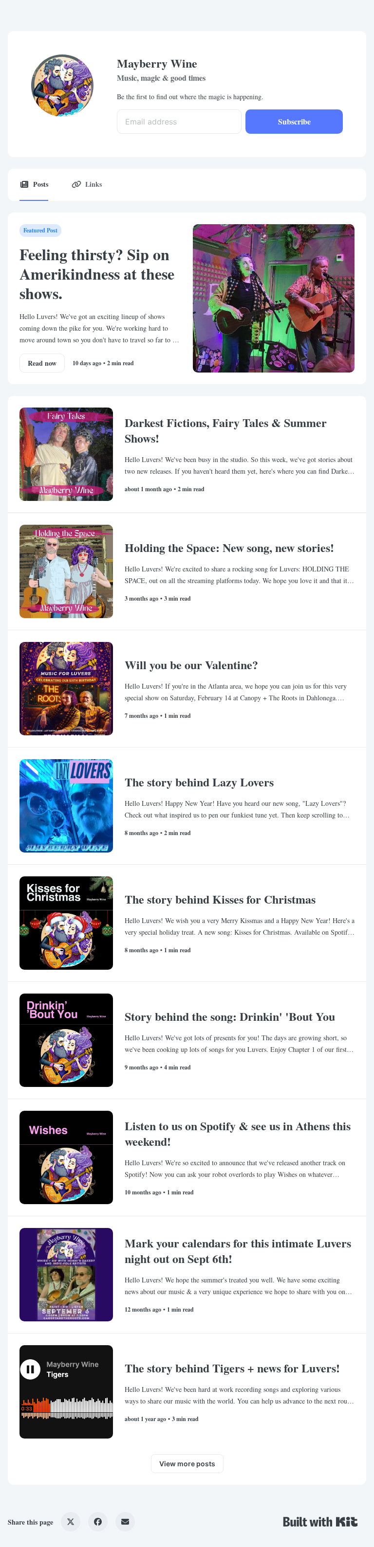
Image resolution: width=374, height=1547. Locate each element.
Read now (42, 363)
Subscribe (294, 121)
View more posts (187, 1463)
